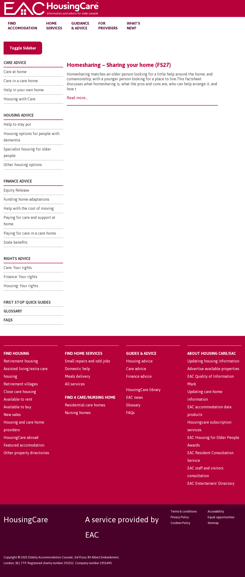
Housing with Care (19, 99)
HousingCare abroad (21, 437)
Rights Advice (17, 258)
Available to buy (17, 407)
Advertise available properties (213, 369)
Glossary (13, 311)
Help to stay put (17, 124)
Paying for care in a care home (30, 233)
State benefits (16, 242)
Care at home (15, 72)
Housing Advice (19, 115)
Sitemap (213, 523)
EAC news (134, 397)
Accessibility (216, 511)
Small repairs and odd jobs (87, 361)
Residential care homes (85, 405)
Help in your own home (24, 90)
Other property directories (26, 453)
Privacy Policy (180, 517)
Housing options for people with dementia (31, 136)
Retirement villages (21, 384)
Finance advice (139, 376)
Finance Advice (18, 181)
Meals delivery (77, 376)
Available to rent (18, 399)
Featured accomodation (24, 445)
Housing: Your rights (21, 286)
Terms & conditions (184, 511)
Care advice (136, 369)
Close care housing (20, 391)
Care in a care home (21, 81)
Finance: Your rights (20, 277)
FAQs (8, 320)
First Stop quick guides (27, 302)
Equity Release (16, 190)
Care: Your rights (18, 267)
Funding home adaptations (26, 199)
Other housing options (23, 164)
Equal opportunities (221, 517)
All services (75, 384)
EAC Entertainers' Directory (210, 483)
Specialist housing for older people (27, 152)
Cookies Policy (180, 523)
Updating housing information (213, 361)
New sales (12, 414)
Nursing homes (78, 412)
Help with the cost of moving (29, 208)
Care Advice (15, 62)
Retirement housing (21, 361)
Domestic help (77, 369)
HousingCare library (143, 390)
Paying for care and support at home (29, 220)
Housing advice (139, 361)
